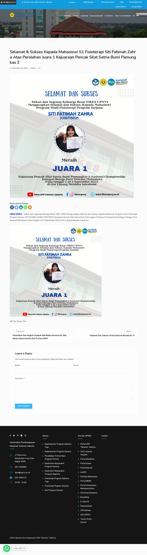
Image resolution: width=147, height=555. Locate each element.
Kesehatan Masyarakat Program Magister (54, 472)
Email (76, 365)
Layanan (72, 2)
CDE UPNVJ (85, 515)
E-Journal (84, 502)
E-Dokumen (108, 16)
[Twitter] (16, 207)
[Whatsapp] (25, 207)
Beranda (67, 16)
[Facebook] (12, 207)
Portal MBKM (85, 481)
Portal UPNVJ (137, 7)
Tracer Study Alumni (86, 520)
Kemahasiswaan (96, 16)
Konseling (84, 497)
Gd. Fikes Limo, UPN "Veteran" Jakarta (38, 2)
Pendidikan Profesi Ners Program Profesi (55, 457)
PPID (121, 2)
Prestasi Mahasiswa (88, 477)
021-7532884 (21, 467)
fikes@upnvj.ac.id (9, 2)
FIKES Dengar (88, 2)
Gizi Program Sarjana (54, 490)
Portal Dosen (85, 463)
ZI (133, 16)
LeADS (83, 472)
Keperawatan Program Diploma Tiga (58, 445)
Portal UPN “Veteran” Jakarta (88, 445)
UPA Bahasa (85, 510)
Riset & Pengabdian (122, 16)
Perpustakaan (86, 506)
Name (17, 365)
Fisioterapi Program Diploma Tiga (57, 480)
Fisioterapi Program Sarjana (57, 486)
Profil (75, 16)
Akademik (84, 16)
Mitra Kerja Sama (108, 2)
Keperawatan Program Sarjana (58, 451)
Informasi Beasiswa (88, 493)
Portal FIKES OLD (135, 2)
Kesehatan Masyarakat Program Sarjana (54, 465)
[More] (30, 207)
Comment (20, 378)
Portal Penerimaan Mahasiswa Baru (88, 486)
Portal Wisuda (86, 468)
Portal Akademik (87, 459)
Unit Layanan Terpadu (86, 453)
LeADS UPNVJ (120, 7)
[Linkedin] (21, 207)
